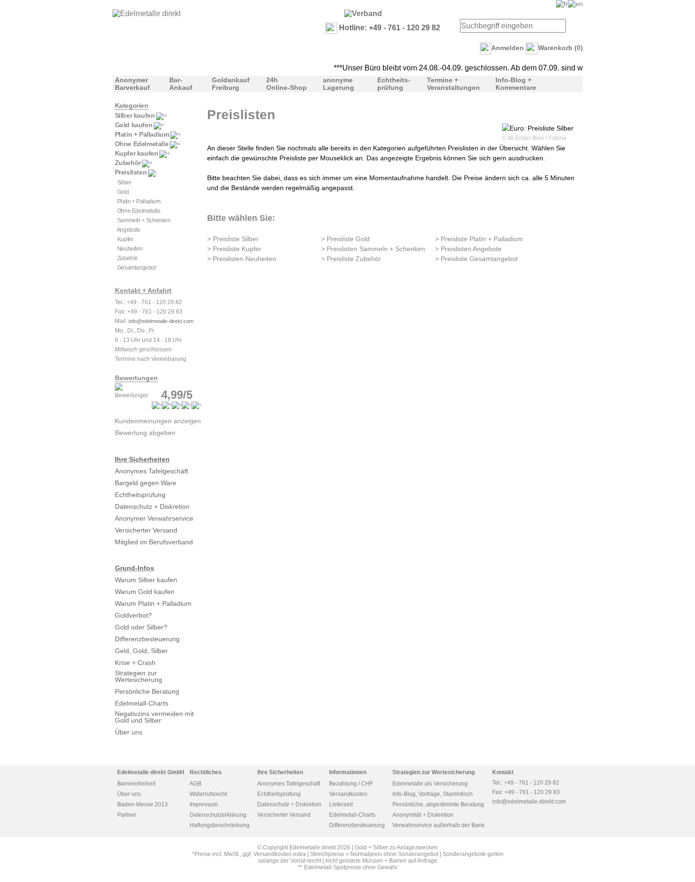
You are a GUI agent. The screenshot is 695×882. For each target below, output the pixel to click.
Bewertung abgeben (145, 433)
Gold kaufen (134, 125)
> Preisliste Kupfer (234, 249)
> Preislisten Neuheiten (241, 258)
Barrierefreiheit (136, 783)
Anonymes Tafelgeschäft (151, 471)
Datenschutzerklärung (218, 815)
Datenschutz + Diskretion (152, 506)
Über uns (128, 732)
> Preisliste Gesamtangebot (476, 258)
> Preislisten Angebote (468, 249)
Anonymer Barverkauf (132, 83)
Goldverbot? (133, 615)
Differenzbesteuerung (147, 639)
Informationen (347, 772)
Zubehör (128, 162)
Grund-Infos (134, 568)
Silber (124, 182)
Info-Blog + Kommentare (515, 83)
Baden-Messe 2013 (142, 804)
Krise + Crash (135, 662)
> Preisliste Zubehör (351, 258)
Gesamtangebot (136, 267)
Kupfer (125, 239)
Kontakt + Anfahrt (143, 290)
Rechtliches (206, 772)
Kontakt (502, 772)
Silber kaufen (135, 115)
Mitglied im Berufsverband (154, 542)
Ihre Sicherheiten (142, 459)
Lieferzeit (341, 804)
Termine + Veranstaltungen (453, 83)
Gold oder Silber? (141, 627)
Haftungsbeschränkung (220, 825)
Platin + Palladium (142, 134)
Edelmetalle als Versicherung (430, 783)
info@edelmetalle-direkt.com (161, 321)
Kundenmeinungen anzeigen (158, 421)
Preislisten (131, 172)
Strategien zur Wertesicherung (138, 676)
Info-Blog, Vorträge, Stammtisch (432, 794)
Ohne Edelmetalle (142, 144)
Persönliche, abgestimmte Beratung (438, 804)
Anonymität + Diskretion (422, 815)
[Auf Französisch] (562, 4)
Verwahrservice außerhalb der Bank (438, 825)
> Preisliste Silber (233, 239)
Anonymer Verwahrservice (154, 518)
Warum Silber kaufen (146, 580)
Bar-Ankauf (180, 83)
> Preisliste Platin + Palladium (479, 239)
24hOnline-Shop (286, 83)
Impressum (204, 804)
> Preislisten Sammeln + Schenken (373, 249)
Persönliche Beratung (147, 691)
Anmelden (507, 48)
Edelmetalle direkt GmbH (150, 772)
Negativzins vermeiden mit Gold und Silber (154, 717)
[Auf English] (575, 4)
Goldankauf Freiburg (231, 83)
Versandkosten (348, 794)
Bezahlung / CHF (351, 783)
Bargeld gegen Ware (145, 483)
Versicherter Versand (146, 530)
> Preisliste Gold (345, 239)
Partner (126, 815)
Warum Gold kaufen (144, 591)
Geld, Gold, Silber (141, 651)
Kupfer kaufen (136, 153)
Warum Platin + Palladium (153, 603)
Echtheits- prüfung (393, 83)
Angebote (128, 230)
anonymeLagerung (338, 83)
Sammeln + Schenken (144, 220)
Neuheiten (129, 248)
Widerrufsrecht (208, 794)
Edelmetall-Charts (141, 703)
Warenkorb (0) (560, 48)
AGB (195, 783)
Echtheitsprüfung (140, 494)
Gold (123, 192)
